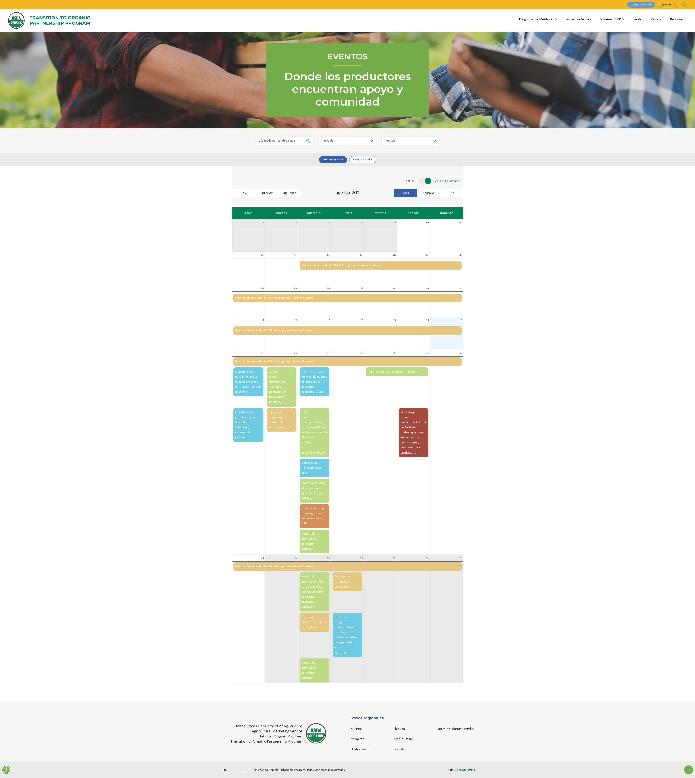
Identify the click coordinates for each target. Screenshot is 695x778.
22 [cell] (427, 320)
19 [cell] (328, 320)
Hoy (243, 193)
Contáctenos (641, 4)
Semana (429, 193)
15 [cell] (427, 287)
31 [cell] (394, 222)
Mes (406, 193)
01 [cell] (427, 222)
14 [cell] (394, 287)
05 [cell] (328, 255)
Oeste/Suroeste (362, 749)
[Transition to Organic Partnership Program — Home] (49, 20)
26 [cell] (328, 353)
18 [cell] (295, 320)
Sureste (399, 749)
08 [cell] (427, 255)
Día (451, 193)
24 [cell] (262, 353)
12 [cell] (328, 287)
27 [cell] (262, 222)
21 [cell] (394, 320)
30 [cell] (361, 222)
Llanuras (400, 729)
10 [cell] (262, 287)
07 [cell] (394, 255)
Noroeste (357, 739)
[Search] (684, 4)
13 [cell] (361, 287)
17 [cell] (262, 320)
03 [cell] (262, 255)
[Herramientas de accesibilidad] (6, 769)
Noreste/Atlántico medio (455, 729)
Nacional (357, 729)
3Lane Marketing (464, 769)
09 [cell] (460, 255)
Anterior (266, 193)
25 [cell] (295, 353)
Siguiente (289, 193)
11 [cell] (295, 287)
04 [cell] (295, 255)
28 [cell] (295, 222)
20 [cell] (361, 320)
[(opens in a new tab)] (280, 733)
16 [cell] (460, 287)
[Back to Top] (688, 769)
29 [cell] (328, 222)
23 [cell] (460, 320)
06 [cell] (361, 255)
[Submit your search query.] (308, 140)
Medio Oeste (403, 739)
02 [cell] (460, 222)
